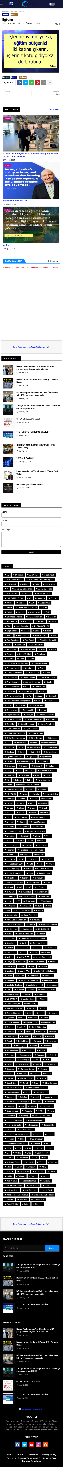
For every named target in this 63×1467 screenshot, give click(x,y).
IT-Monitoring (46, 901)
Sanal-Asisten (23, 1064)
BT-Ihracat (21, 645)
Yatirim (9, 1176)
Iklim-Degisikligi (13, 869)
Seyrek (25, 1083)
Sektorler (22, 1074)
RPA (36, 1060)
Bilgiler (26, 631)
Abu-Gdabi (33, 575)
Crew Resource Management (18, 701)
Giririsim (10, 822)
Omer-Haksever (13, 1022)
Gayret (21, 803)
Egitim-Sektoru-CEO (15, 757)
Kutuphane (11, 943)
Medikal (43, 966)
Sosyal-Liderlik (51, 1097)
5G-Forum (19, 575)
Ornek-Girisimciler (39, 1027)
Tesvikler (10, 1139)
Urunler (10, 1158)
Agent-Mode (50, 584)
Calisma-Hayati (13, 668)
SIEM (27, 1092)
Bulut (43, 650)
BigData (41, 622)
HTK (40, 864)
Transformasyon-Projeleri (17, 1144)
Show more (54, 110)
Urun (29, 1153)
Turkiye (40, 1148)
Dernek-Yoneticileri (34, 719)
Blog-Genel (29, 640)
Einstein (10, 761)
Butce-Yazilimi (25, 654)
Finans (9, 785)
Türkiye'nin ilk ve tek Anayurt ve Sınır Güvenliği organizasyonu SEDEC (38, 407)
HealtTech (11, 859)
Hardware (26, 855)
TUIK (29, 1148)
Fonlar (24, 794)
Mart (22, 966)
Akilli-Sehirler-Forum (15, 598)
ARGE (9, 608)
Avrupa (21, 612)
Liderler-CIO (24, 948)
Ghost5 (33, 813)
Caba (21, 659)
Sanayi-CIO (51, 1064)
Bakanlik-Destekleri (14, 617)
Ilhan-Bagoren (44, 873)
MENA (9, 976)
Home (5, 11)
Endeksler (11, 766)
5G (8, 575)
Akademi (27, 594)
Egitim (5, 15)
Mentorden (34, 976)
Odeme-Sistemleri (14, 1013)
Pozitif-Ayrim (20, 1046)
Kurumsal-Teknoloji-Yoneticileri (33, 939)
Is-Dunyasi (41, 887)
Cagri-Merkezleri (40, 663)
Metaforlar (53, 985)
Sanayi (38, 1064)
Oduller (40, 1013)
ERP (19, 771)
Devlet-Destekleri (27, 724)
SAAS (47, 1060)
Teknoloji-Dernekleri (42, 1116)
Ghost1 (32, 808)
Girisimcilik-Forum (14, 831)
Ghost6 (45, 813)
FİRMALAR (11, 794)
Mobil (32, 990)
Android (54, 598)
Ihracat (51, 864)
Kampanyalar (12, 915)
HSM (31, 864)
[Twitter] (25, 82)
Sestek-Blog (11, 1083)
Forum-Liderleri (51, 794)
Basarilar (52, 617)
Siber (36, 1083)
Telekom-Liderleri (27, 1130)
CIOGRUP (11, 691)
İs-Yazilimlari (42, 892)
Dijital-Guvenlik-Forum (16, 733)
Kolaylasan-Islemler (49, 925)
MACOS (46, 952)
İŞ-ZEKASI (11, 897)
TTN (19, 1148)
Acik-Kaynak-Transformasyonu (41, 580)
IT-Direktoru (30, 901)
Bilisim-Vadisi (23, 636)
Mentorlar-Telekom (14, 985)
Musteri (43, 999)
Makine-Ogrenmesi (43, 957)
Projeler (42, 1050)
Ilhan (31, 873)
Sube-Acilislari (12, 1111)
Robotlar (10, 1060)
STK (22, 1106)
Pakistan (25, 1036)
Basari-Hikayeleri (35, 617)
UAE (51, 1148)
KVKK (24, 943)
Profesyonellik (12, 1050)
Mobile (27, 994)
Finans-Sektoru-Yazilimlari (28, 785)
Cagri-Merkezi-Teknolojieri (17, 663)
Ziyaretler (39, 1204)
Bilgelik (53, 622)
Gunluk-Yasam (12, 845)
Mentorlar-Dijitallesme (29, 980)
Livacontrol (11, 952)
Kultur (9, 934)
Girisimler (25, 836)
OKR (22, 1018)
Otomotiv (41, 1032)
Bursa (53, 650)
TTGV (9, 1148)
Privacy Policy (49, 1454)
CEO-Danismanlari (14, 673)
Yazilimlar (46, 1181)
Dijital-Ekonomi (32, 729)
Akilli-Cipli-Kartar (44, 594)
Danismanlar (12, 710)
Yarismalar (39, 1172)
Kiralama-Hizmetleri (15, 925)
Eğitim (6, 245)
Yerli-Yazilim (50, 1186)
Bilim (37, 631)
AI (7, 589)
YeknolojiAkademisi (14, 1186)
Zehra (26, 1204)
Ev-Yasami (25, 775)
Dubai (34, 743)
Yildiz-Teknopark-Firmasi (44, 1195)
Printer (34, 1046)
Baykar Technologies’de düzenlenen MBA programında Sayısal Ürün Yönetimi (30, 154)
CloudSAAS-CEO (28, 691)
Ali (30, 598)
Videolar (53, 1162)
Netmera (32, 1008)
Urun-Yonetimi (42, 1153)
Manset (53, 962)
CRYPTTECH (52, 701)
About (20, 1454)
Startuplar (11, 1106)
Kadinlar (39, 911)
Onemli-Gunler (31, 1022)
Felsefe (18, 780)
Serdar (48, 1074)
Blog (54, 636)
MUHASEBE (12, 999)
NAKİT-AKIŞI (31, 1004)
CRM (38, 701)
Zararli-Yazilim (12, 1204)
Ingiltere (25, 878)
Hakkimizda (11, 855)
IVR (49, 906)
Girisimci (10, 827)
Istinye (9, 901)
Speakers (50, 1102)
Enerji (9, 771)
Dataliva (42, 710)
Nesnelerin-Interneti (15, 1008)
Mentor (21, 976)
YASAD (53, 1172)
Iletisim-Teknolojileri (15, 873)
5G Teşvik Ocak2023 (25, 458)
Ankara (9, 603)
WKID (44, 1167)
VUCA (19, 1167)
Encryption (44, 761)
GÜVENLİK (42, 845)
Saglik (9, 1064)
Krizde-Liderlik (43, 929)
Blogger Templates (27, 1458)
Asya (45, 608)
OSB (30, 1032)
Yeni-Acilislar (34, 1186)
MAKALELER (24, 957)
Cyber (9, 705)
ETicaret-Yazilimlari (48, 771)
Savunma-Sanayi (27, 1069)
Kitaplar (32, 925)
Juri (8, 911)
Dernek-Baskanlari (46, 715)
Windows (31, 1167)
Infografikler (11, 878)
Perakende (51, 1041)
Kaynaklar (36, 920)
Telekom (10, 1130)
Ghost (21, 808)
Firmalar (43, 789)
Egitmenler (46, 757)
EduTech (10, 752)
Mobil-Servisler (13, 994)
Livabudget (51, 948)
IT (18, 901)
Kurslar (42, 934)
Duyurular (11, 747)
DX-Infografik (34, 747)
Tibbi (22, 1139)
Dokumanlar (21, 743)
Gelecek (43, 803)
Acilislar (25, 584)
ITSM (40, 906)
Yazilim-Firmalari (29, 1181)
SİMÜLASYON (41, 1092)
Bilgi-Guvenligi (22, 626)
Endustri (24, 766)
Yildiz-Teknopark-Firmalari (17, 1195)
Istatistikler (45, 897)
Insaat (47, 883)
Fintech (31, 789)
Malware (21, 962)
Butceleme (41, 654)
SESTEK (42, 1078)
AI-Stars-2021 (12, 594)
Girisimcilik (39, 827)
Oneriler (10, 1027)
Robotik (53, 1055)
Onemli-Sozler (49, 1022)
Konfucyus (27, 929)
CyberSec (22, 705)
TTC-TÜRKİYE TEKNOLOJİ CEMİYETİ (33, 432)
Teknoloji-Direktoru (14, 1120)
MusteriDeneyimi (13, 1004)
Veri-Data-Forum (13, 1162)
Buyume (10, 659)
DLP (8, 743)
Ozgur (53, 1032)
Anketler (22, 603)
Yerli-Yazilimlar (13, 1190)
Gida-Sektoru (22, 817)
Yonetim (10, 1200)
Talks (52, 1111)
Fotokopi (10, 799)
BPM (9, 645)
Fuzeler (10, 803)
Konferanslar (12, 929)
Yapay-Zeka (24, 1172)
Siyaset (36, 1097)
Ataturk (9, 612)
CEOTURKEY (33, 673)
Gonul (9, 841)
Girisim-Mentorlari (38, 822)
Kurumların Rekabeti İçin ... (16, 200)
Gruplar (21, 841)
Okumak (33, 1018)
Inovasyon (39, 878)
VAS (35, 1158)
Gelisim (13, 11)
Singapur (10, 1097)
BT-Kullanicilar (36, 645)
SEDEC (10, 1074)
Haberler (10, 850)
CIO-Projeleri (40, 687)
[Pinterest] (37, 82)
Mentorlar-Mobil (50, 980)
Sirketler (23, 1097)
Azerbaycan (35, 612)
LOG (23, 952)
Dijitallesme (52, 738)
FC (8, 780)
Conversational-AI (14, 696)
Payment (37, 1041)
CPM (29, 696)
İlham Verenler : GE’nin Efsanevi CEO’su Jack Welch (37, 472)
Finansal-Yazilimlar (14, 789)
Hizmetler (34, 859)
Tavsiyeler (11, 1116)
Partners (50, 1036)
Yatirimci (21, 1176)
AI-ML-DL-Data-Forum (23, 589)
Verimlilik (29, 1162)
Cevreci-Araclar (13, 682)
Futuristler (47, 799)
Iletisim (28, 869)
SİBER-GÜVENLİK (14, 1088)
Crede (39, 696)
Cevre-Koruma (29, 677)
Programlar (28, 1050)
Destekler (10, 724)
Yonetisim (23, 1200)
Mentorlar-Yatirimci (35, 985)
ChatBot (49, 682)
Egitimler (32, 757)
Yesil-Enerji (47, 1190)
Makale (10, 957)
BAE (48, 612)
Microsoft (20, 990)
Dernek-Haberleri (14, 719)
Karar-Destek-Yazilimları (16, 920)
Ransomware (25, 1055)
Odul (29, 1013)
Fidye (29, 780)
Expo (37, 775)
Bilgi (8, 626)
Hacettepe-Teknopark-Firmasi (32, 850)
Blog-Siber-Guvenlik (48, 640)
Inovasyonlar (34, 883)
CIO (26, 687)
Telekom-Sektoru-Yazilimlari (18, 1134)
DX (22, 747)
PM (8, 1046)
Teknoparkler (49, 1125)
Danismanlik (28, 710)
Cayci (42, 668)
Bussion (10, 654)
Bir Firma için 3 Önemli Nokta (29, 484)
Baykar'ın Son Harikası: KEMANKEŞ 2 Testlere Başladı (37, 380)
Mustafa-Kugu (28, 999)
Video (41, 1162)
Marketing (11, 966)
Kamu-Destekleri (30, 915)
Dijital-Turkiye (36, 738)
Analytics (41, 598)
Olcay (45, 1018)
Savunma (10, 1069)
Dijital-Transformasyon (16, 738)
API (32, 603)
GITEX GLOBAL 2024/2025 (28, 419)
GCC (32, 803)
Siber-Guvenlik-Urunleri (37, 1088)
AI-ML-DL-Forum (45, 589)
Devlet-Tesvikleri (47, 724)
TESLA (50, 1134)
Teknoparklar (32, 1125)
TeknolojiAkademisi (36, 1120)
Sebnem (43, 1069)
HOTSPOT (48, 859)
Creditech (52, 696)
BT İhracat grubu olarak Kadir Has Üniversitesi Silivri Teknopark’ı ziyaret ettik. (37, 394)
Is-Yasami (11, 892)
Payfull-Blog (23, 1041)
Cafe (32, 659)
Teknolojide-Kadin (14, 1125)
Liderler (10, 948)
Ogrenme (10, 1018)
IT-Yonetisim (26, 906)
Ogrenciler (53, 1013)
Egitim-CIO (35, 752)
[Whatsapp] (31, 82)
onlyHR (22, 1027)
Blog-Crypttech (13, 640)
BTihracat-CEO (29, 650)
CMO (43, 691)
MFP (8, 990)
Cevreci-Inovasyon (32, 682)
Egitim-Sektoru (52, 752)
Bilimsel (48, 631)
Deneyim (29, 715)
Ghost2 (44, 808)
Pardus (38, 1036)
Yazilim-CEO (12, 1181)
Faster (48, 775)
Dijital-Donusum (13, 729)
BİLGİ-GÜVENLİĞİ (41, 626)
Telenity (38, 1134)
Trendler (36, 1144)
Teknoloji (24, 1116)
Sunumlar (28, 1111)
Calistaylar (29, 668)
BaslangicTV (12, 622)
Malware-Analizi (37, 962)
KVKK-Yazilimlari (39, 943)
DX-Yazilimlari (51, 747)
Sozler (37, 1102)
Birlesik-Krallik (40, 636)
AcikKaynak (11, 584)
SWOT (41, 1111)
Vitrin (9, 1167)
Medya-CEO (25, 971)
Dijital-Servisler (37, 733)
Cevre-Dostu (12, 677)
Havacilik (40, 855)
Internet (10, 887)
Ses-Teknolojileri (26, 1078)
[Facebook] (19, 82)
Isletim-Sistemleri (28, 897)
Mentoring (49, 976)
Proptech (10, 1055)
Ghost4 (21, 813)
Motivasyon (41, 994)
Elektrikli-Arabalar (26, 761)
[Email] (43, 82)
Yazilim (45, 1176)
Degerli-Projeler (13, 715)
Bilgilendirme (12, 631)
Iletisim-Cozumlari (44, 869)
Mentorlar (10, 980)
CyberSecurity (37, 705)
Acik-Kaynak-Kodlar (15, 580)
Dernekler (52, 719)
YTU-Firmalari (38, 1200)
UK (8, 1153)
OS (21, 1032)
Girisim (22, 822)
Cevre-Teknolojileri (48, 677)
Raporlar (40, 1055)
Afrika (37, 584)
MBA (32, 966)
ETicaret (30, 771)
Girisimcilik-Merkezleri (36, 831)
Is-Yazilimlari (26, 892)
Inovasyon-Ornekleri (15, 883)
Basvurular (27, 622)
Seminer (35, 1074)
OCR (44, 1008)
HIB (22, 859)
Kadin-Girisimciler (23, 911)
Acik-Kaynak (49, 575)
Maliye (9, 962)
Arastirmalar (45, 603)
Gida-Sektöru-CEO (40, 817)
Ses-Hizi (10, 1078)
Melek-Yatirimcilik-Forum (45, 971)
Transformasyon (36, 1139)
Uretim (18, 1153)
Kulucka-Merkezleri (25, 934)
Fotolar (22, 799)
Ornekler (10, 1032)
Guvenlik (28, 845)
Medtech (10, 971)
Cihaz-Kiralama (13, 687)
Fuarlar (34, 799)
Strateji (33, 1106)
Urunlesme (23, 1158)
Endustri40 (38, 766)
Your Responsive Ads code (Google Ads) (31, 347)
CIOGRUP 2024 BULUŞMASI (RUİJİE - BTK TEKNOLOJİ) (35, 446)
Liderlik (38, 948)
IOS (20, 887)
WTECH (10, 1172)
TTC (47, 1144)
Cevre (47, 673)
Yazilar (34, 1176)
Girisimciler (24, 827)
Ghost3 (9, 813)
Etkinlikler (11, 775)
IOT (29, 887)
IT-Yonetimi (11, 906)
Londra (34, 952)
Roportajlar (24, 1060)
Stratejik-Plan (47, 1106)
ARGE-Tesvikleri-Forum (27, 608)
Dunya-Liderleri (49, 743)
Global (37, 836)
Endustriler (52, 766)
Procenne (47, 1046)
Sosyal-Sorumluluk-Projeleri (18, 1102)
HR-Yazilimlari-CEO (15, 864)
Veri (44, 1158)
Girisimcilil (11, 836)
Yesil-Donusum (31, 1190)
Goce (48, 836)
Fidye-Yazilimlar (44, 780)
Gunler (42, 841)
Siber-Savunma (13, 1092)
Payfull (9, 1041)
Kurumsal (10, 939)
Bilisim (9, 636)
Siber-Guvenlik (51, 1083)
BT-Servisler (11, 650)
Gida (9, 817)
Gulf (31, 841)
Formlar (36, 794)
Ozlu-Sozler (11, 1036)
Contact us (32, 1454)
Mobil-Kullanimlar (47, 990)
